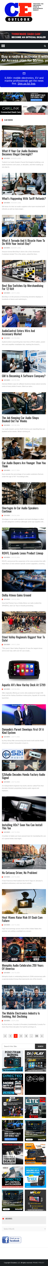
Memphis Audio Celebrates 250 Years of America (22, 967)
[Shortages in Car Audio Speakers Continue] (24, 493)
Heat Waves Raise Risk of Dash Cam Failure (22, 919)
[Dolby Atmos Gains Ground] (24, 581)
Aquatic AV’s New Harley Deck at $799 (23, 684)
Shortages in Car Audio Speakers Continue (20, 509)
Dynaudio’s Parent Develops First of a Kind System (23, 731)
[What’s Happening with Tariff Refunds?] (24, 184)
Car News (6, 158)
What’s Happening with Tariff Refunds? (24, 198)
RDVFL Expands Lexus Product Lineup (22, 553)
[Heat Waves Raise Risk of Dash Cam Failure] (24, 901)
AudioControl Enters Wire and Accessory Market (18, 332)
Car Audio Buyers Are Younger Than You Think (24, 464)
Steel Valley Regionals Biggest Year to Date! (23, 638)
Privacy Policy (38, 1262)
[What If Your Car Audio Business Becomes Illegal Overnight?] (24, 136)
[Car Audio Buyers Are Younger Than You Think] (24, 448)
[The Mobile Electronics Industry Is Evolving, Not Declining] (24, 997)
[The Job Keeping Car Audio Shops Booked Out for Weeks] (24, 403)
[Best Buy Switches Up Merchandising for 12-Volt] (24, 271)
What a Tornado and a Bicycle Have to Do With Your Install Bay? (23, 242)
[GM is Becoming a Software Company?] (24, 361)
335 (36, 1035)
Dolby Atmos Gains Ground (16, 595)
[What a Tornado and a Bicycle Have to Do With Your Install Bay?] (24, 226)
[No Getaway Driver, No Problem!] (24, 856)
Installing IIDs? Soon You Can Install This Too (22, 826)
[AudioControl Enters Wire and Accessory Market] (24, 316)
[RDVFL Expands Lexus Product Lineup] (24, 539)
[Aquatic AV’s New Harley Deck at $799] (24, 669)
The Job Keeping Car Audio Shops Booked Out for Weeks (20, 419)
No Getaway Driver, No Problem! (19, 872)
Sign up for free (26, 83)
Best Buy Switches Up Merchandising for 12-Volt (22, 287)
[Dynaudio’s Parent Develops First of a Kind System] (24, 715)
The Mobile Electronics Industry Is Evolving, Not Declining (21, 1015)
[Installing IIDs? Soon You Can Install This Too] (24, 808)
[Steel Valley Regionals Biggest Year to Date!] (24, 622)
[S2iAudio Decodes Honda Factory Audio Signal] (24, 760)
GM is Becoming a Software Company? (24, 375)
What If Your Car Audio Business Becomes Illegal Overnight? (20, 152)
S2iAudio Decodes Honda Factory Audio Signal (23, 776)
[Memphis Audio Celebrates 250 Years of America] (24, 949)
